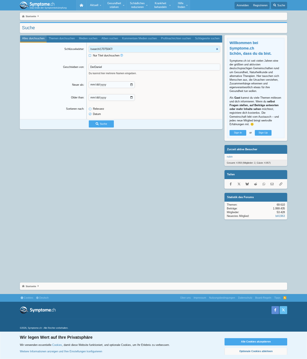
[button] (95, 5)
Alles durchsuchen (33, 38)
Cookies (28, 297)
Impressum (200, 297)
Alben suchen (109, 38)
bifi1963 (280, 216)
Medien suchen (88, 38)
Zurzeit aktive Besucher (242, 149)
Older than (77, 97)
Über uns (185, 297)
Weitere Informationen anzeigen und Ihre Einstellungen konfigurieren (61, 351)
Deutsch (44, 297)
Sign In (238, 132)
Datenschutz (245, 297)
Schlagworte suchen (207, 38)
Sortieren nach (75, 108)
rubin (230, 156)
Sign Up (263, 132)
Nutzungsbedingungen (222, 297)
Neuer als (78, 84)
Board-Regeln (263, 297)
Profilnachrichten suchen (176, 38)
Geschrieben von (73, 67)
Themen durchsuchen (62, 38)
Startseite (81, 5)
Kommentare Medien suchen (139, 38)
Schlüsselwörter (74, 49)
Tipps (277, 297)
